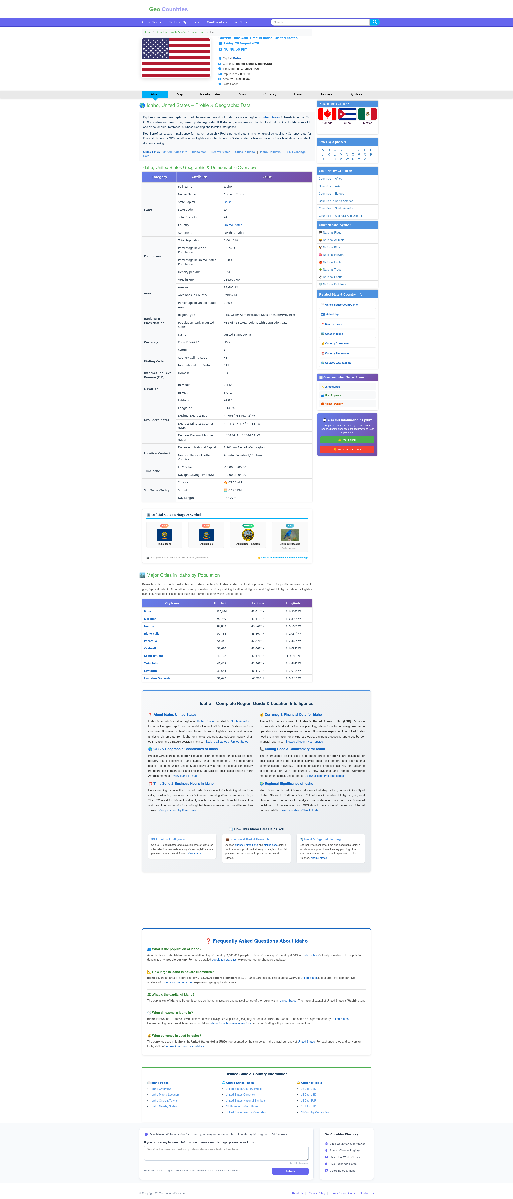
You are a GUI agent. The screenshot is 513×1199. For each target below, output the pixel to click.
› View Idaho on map (184, 776)
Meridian (150, 619)
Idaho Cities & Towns (164, 1100)
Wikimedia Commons (184, 557)
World (240, 22)
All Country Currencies (315, 1112)
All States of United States (242, 1106)
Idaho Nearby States (164, 1106)
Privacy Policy (316, 1193)
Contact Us (367, 1193)
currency (240, 845)
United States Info (175, 152)
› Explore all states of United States (226, 741)
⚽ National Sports (330, 277)
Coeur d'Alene (153, 656)
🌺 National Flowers (331, 255)
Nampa (149, 626)
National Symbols (183, 22)
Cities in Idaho (245, 152)
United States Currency (240, 1094)
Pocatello (150, 641)
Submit (290, 1171)
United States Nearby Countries (246, 1112)
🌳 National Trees (330, 269)
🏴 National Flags (330, 232)
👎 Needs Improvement (347, 449)
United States (198, 32)
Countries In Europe (331, 193)
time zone (252, 845)
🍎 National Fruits (330, 262)
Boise (237, 58)
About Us (297, 1193)
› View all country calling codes (324, 776)
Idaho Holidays (270, 152)
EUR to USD (308, 1106)
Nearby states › (320, 858)
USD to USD (308, 1089)
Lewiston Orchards (157, 678)
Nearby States (220, 152)
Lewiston (150, 671)
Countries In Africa (330, 178)
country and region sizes (177, 982)
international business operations (231, 1023)
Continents (216, 22)
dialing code (271, 845)
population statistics (224, 959)
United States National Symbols (246, 1100)
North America (178, 32)
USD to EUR (308, 1100)
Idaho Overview (161, 1089)
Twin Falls (151, 663)
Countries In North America (336, 201)
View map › (194, 853)
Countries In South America (336, 208)
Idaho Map (199, 152)
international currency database (186, 1046)
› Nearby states (289, 810)
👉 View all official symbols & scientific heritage (283, 557)
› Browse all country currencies (303, 741)
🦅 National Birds (330, 247)
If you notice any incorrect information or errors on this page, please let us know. (199, 1142)
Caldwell (150, 648)
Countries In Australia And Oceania (341, 216)
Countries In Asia (329, 186)
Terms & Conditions (342, 1193)
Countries (150, 22)
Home (148, 32)
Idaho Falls (151, 633)
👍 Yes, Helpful (347, 440)
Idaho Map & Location (165, 1094)
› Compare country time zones (177, 810)
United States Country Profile (244, 1089)
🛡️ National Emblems (332, 284)
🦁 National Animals (331, 240)
